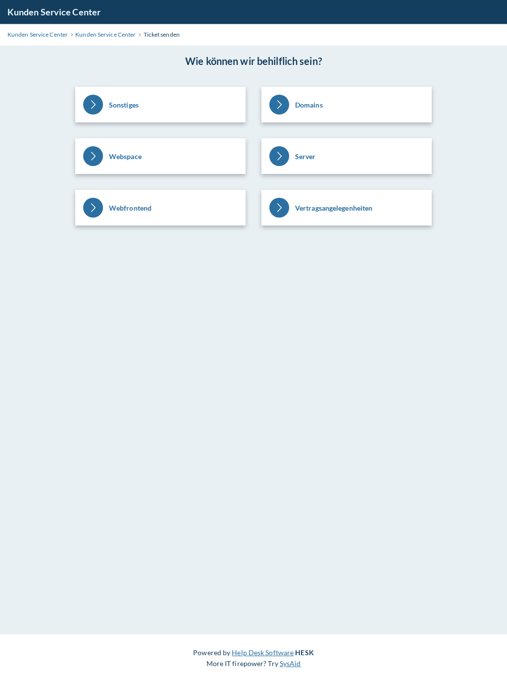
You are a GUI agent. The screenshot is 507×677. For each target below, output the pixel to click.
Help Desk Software (263, 652)
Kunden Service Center (54, 11)
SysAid (290, 663)
